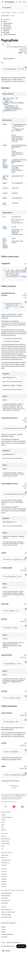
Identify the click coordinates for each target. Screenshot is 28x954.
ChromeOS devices (6, 860)
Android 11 (3, 886)
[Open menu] (2, 2)
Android (3, 814)
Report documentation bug (8, 912)
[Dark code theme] (26, 67)
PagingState (10, 69)
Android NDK (4, 903)
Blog (2, 827)
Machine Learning (5, 838)
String (4, 204)
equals (14, 176)
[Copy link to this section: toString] (8, 691)
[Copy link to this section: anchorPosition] (13, 713)
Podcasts (3, 829)
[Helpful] (11, 16)
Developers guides (5, 895)
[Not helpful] (13, 16)
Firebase (3, 932)
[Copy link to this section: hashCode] (10, 604)
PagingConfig (14, 107)
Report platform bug (6, 909)
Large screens (4, 855)
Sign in (24, 2)
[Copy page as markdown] (8, 44)
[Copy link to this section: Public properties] (19, 706)
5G (2, 848)
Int (16, 106)
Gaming (3, 836)
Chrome (3, 929)
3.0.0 (25, 50)
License (8, 942)
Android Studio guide (6, 893)
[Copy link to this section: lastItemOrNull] (13, 655)
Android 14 (4, 879)
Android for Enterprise (6, 817)
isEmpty (14, 193)
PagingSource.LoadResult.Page (11, 103)
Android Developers (5, 12)
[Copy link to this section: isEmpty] (8, 619)
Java (25, 53)
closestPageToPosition (19, 160)
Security (3, 819)
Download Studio (5, 900)
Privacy (3, 846)
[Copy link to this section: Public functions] (17, 286)
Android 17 (4, 871)
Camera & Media (5, 843)
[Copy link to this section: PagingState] (11, 264)
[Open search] (17, 2)
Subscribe (21, 946)
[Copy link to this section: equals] (7, 553)
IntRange (5, 110)
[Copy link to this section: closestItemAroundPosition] (8, 295)
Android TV (4, 865)
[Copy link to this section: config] (7, 743)
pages (9, 79)
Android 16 (4, 874)
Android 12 (4, 884)
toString (14, 203)
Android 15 (4, 876)
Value (14, 404)
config (19, 81)
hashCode (14, 188)
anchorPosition (6, 81)
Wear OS (3, 857)
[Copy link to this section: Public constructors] (21, 257)
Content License (19, 795)
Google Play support (6, 914)
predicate (15, 141)
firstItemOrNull (16, 183)
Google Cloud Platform (7, 934)
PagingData (15, 234)
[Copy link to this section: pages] (7, 766)
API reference (6, 7)
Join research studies (6, 917)
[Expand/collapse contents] (10, 19)
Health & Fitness (5, 841)
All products (4, 937)
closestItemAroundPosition (13, 303)
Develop (14, 12)
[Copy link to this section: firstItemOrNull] (13, 568)
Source (3, 822)
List (11, 101)
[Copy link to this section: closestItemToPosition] (2, 420)
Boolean (18, 130)
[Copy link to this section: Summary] (11, 88)
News (2, 824)
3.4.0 (25, 297)
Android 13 (4, 881)
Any (19, 69)
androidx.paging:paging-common (18, 46)
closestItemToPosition (19, 145)
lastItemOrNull (16, 198)
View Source (22, 49)
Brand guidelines (16, 942)
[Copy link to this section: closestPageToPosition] (2, 486)
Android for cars (5, 862)
